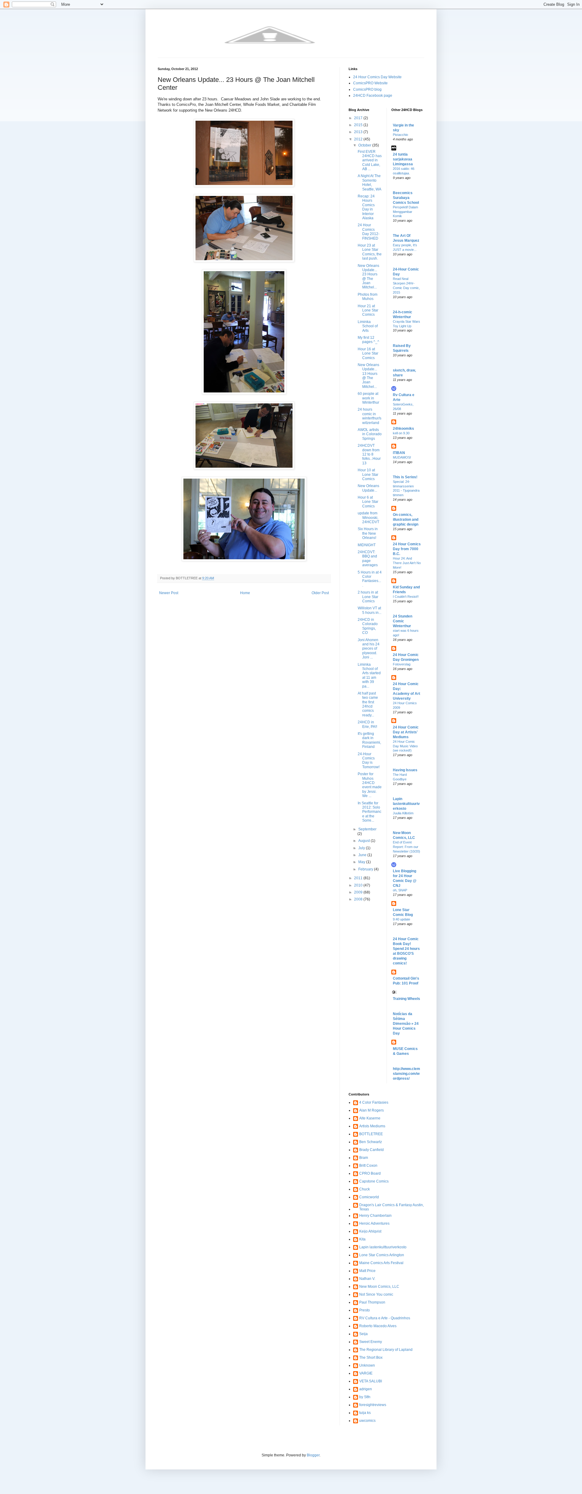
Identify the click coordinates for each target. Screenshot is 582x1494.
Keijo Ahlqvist (370, 1231)
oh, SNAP (400, 890)
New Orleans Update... (368, 488)
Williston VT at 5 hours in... (369, 610)
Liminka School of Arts (368, 326)
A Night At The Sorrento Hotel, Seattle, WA (369, 182)
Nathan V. (367, 1279)
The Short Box (371, 1357)
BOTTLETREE (371, 1134)
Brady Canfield (371, 1150)
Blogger (313, 1455)
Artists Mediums (372, 1126)
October (365, 145)
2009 (358, 892)
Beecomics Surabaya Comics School (406, 198)
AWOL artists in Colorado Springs (370, 434)
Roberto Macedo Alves (377, 1326)
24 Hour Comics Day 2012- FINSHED (369, 231)
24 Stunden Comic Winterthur (402, 621)
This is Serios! (405, 477)
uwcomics (367, 1420)
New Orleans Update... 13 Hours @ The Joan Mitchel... (368, 376)
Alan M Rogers (371, 1110)
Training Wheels (406, 999)
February (366, 869)
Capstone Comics (374, 1181)
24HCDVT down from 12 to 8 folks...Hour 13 (369, 454)
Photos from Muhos (367, 296)
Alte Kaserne (369, 1118)
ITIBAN (399, 453)
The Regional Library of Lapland (386, 1350)
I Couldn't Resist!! (406, 596)
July (362, 848)
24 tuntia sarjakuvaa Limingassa (403, 159)
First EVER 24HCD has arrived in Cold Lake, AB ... (370, 160)
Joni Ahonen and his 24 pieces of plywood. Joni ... (369, 649)
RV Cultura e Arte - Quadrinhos (384, 1318)
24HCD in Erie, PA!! (367, 724)
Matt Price (367, 1271)
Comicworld (369, 1197)
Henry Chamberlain (375, 1215)
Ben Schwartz (370, 1142)
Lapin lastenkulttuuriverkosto (406, 804)
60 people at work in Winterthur (368, 398)
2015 (358, 125)
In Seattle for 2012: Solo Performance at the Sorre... (369, 812)
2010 (358, 885)
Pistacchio (400, 134)
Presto (364, 1310)
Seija (363, 1334)
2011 (358, 878)
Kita (362, 1239)
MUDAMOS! (402, 457)
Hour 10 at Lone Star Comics (368, 474)
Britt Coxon (368, 1165)
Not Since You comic (376, 1294)
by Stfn (364, 1397)
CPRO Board (370, 1173)
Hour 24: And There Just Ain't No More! (407, 563)
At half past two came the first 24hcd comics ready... (368, 704)
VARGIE (366, 1373)
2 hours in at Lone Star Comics (368, 596)
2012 (358, 139)
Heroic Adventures (374, 1223)
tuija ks (365, 1413)
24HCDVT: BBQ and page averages (368, 558)
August (364, 841)
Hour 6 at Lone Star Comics (368, 501)
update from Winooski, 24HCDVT (368, 517)
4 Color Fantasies (373, 1102)
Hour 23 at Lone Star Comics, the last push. (370, 252)
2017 (358, 118)
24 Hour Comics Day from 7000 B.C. (407, 549)
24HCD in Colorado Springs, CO (368, 626)
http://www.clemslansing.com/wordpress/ (406, 1074)
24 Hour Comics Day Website (377, 77)
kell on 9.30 (401, 433)
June (362, 855)
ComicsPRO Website (370, 83)
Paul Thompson (372, 1302)
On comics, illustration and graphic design (405, 520)
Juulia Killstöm (403, 813)
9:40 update (401, 919)
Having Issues (405, 770)
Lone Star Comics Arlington (381, 1255)
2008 (358, 899)
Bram (363, 1158)
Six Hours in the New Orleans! (368, 533)
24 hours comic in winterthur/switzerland (369, 416)
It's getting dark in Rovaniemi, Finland (369, 740)
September (367, 829)
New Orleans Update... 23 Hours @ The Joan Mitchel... (368, 277)
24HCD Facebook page (372, 95)
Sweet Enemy (370, 1342)
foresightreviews (372, 1405)
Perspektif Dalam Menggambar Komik (405, 211)
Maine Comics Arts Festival (381, 1263)
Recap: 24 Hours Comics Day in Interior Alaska (366, 207)
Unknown (367, 1365)
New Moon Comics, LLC (379, 1286)
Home (245, 593)
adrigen (365, 1389)
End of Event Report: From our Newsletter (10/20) (406, 846)
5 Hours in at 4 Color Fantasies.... (370, 578)
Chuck (364, 1189)
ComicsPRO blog (367, 89)
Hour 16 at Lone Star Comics (368, 353)
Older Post (320, 593)
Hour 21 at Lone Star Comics (368, 310)
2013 (358, 132)
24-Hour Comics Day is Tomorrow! (369, 760)
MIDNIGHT (367, 545)
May (362, 862)
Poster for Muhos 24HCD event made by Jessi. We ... (370, 785)
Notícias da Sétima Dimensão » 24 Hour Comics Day (406, 1023)
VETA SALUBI (370, 1381)
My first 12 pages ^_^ (368, 339)
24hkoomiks (403, 428)
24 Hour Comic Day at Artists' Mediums (406, 732)
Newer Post (168, 593)
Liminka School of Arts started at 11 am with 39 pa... (369, 675)
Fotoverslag (401, 664)
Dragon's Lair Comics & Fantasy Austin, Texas (391, 1207)
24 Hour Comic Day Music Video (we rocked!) (405, 746)
